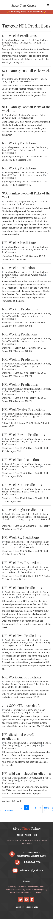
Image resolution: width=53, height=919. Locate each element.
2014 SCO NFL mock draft (21, 705)
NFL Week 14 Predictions (20, 359)
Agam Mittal (28, 313)
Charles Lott (41, 40)
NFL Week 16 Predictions (20, 309)
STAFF (29, 907)
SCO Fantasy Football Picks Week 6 (26, 72)
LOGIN (35, 907)
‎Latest (19, 835)
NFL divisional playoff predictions (18, 736)
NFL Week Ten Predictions (21, 459)
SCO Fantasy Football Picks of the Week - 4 (26, 109)
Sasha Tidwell (9, 316)
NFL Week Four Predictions (22, 587)
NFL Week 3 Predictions (19, 168)
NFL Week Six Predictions (20, 537)
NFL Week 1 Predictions (19, 267)
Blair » (39, 712)
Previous (8, 810)
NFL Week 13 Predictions (20, 384)
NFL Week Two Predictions (21, 635)
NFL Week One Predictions (21, 677)
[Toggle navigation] (48, 5)
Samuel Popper (42, 313)
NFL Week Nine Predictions (22, 484)
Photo (28, 835)
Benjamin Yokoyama (28, 78)
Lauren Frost (27, 40)
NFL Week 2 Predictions (19, 242)
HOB (35, 835)
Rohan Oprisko (16, 516)
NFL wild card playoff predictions (26, 773)
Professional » (27, 81)
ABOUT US (20, 907)
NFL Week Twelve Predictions (23, 409)
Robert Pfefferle (10, 42)
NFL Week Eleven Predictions (23, 434)
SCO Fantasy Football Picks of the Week (26, 195)
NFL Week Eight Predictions (22, 510)
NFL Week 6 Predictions (19, 35)
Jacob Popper (43, 742)
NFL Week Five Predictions (21, 562)
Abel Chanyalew (29, 709)
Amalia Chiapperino (15, 514)
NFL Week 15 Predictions (20, 334)
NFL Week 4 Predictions (19, 143)
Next (46, 807)
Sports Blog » (8, 45)
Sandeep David (12, 40)
